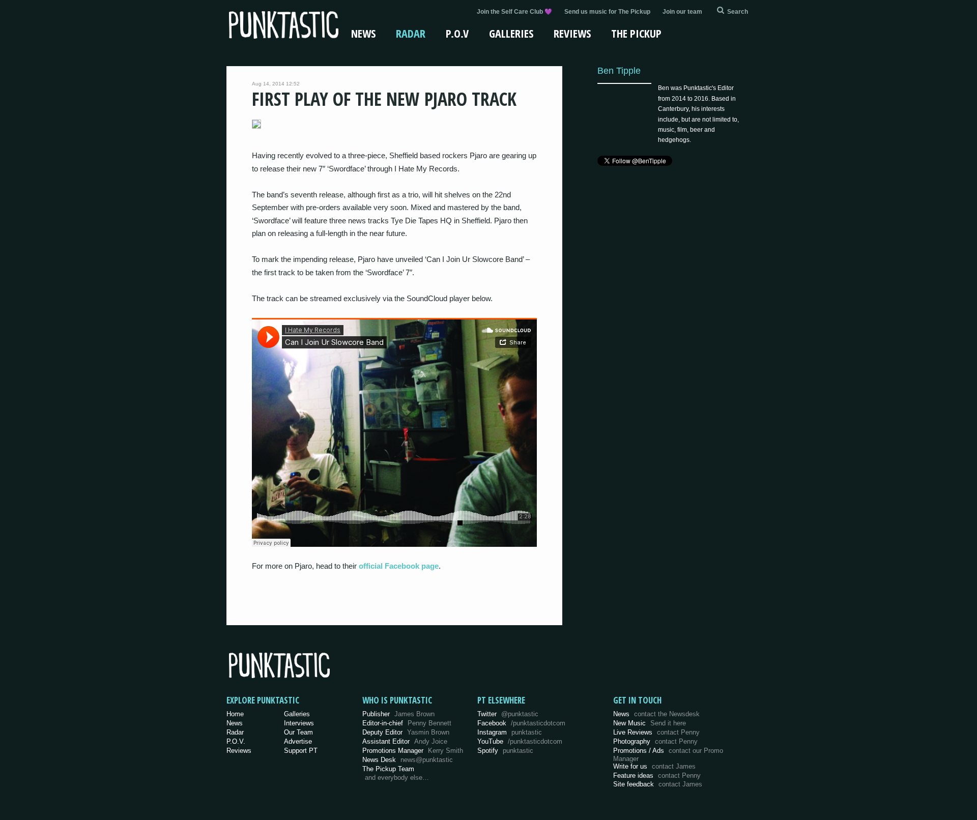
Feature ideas (657, 775)
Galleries (511, 33)
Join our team (682, 11)
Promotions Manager (412, 750)
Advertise (298, 741)
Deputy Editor (405, 732)
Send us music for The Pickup (607, 11)
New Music (649, 723)
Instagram (509, 732)
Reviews (572, 33)
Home (235, 714)
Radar (410, 33)
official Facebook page (399, 566)
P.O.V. (235, 741)
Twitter (507, 714)
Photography (655, 741)
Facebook (521, 723)
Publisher (398, 714)
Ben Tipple (619, 70)
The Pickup (636, 33)
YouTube (519, 741)
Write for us (654, 766)
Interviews (299, 723)
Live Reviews (656, 732)
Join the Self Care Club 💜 (514, 11)
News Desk (407, 760)
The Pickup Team (388, 769)
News (363, 33)
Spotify (505, 750)
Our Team (298, 732)
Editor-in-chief (406, 723)
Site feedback (657, 784)
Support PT (301, 750)
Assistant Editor (404, 741)
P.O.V (457, 33)
